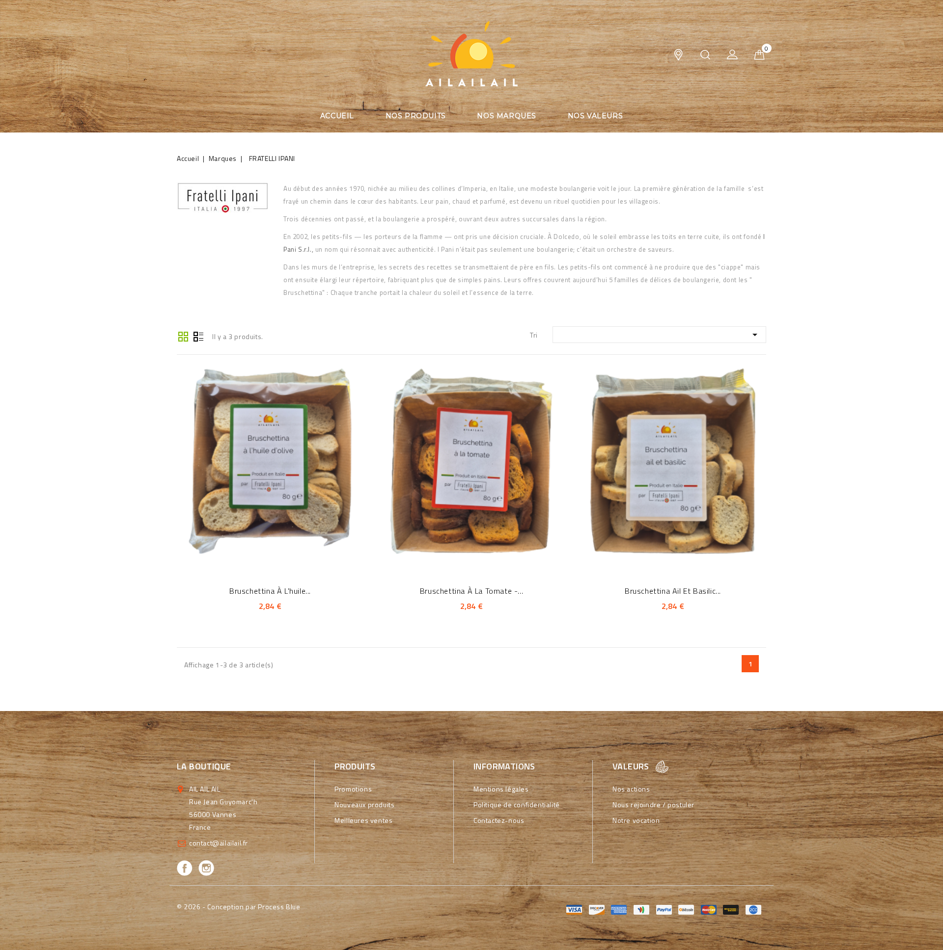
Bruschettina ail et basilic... (673, 591)
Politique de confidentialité (516, 804)
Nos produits (416, 115)
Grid (183, 336)
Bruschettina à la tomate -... (471, 591)
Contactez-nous (498, 820)
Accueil (337, 115)
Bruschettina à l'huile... (270, 591)
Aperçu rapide (256, 459)
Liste (198, 336)
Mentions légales (501, 789)
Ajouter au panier (283, 459)
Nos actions (631, 789)
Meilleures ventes (363, 820)
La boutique (204, 766)
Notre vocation (636, 820)
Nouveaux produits (364, 804)
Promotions (353, 789)
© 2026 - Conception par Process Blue (239, 906)
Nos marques (506, 115)
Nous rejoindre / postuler (653, 804)
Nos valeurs (595, 115)
